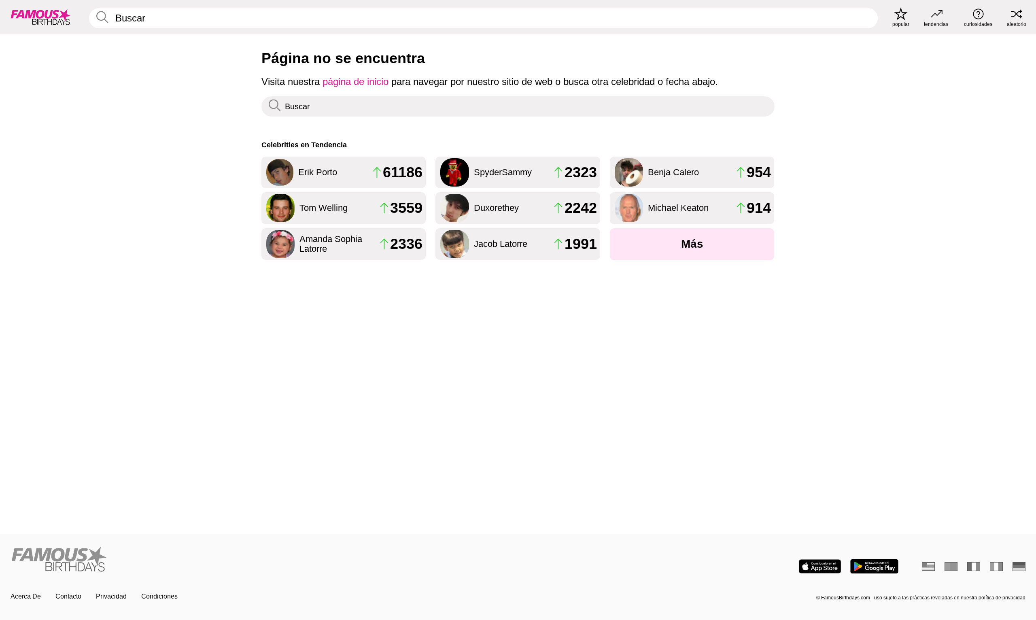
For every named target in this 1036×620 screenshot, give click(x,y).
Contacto (68, 596)
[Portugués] (951, 566)
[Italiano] (996, 566)
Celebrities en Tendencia (304, 144)
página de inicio (355, 81)
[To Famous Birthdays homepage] (41, 17)
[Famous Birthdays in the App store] (820, 566)
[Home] (262, 559)
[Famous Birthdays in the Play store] (874, 566)
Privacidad (111, 596)
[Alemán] (1019, 566)
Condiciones (159, 596)
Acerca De (26, 596)
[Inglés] (928, 566)
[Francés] (973, 566)
